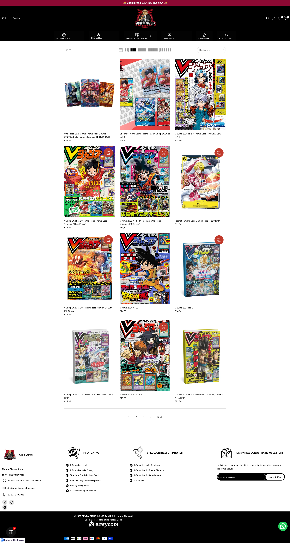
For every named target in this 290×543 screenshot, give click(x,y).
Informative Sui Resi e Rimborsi (149, 470)
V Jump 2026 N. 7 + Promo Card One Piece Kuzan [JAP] (88, 396)
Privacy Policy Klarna (80, 485)
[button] (66, 62)
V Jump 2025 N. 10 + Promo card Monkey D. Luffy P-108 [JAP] (88, 309)
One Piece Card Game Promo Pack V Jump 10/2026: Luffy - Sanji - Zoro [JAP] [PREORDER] (87, 135)
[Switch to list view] (120, 50)
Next (159, 417)
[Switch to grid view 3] (133, 50)
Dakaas (20, 540)
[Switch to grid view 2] (126, 50)
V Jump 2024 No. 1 (184, 308)
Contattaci (139, 480)
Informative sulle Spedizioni (147, 465)
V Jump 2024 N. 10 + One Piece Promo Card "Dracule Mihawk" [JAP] (85, 222)
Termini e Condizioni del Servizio (85, 475)
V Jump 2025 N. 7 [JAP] (131, 394)
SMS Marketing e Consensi (83, 490)
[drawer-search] (268, 18)
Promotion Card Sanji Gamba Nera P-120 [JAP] (197, 221)
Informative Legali (78, 465)
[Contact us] (283, 526)
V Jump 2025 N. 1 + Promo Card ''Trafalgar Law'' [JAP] (198, 135)
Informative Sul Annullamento (148, 475)
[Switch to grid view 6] (166, 50)
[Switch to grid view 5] (153, 50)
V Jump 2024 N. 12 (129, 308)
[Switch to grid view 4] (142, 50)
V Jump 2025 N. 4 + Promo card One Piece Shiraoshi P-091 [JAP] (140, 222)
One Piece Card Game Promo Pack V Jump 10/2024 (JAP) (145, 135)
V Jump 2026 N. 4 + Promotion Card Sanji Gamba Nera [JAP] (199, 396)
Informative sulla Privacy (81, 470)
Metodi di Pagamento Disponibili (85, 480)
